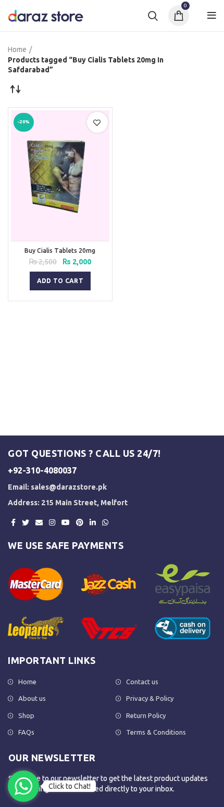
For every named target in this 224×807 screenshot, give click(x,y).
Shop (26, 715)
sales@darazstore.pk (69, 487)
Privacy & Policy (149, 698)
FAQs (26, 732)
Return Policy (146, 715)
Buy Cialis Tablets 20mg (59, 250)
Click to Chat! (69, 786)
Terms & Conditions (156, 732)
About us (32, 698)
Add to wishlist (97, 123)
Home (17, 49)
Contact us (142, 681)
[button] (60, 281)
